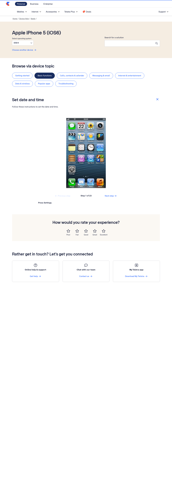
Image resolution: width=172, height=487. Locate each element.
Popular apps (44, 83)
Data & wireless (22, 83)
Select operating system (21, 38)
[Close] (157, 99)
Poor (68, 235)
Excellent (103, 235)
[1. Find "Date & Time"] (86, 153)
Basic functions (45, 75)
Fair (77, 235)
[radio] (68, 231)
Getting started (22, 75)
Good (86, 235)
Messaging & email (101, 75)
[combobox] (129, 43)
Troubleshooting (65, 83)
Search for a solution (114, 37)
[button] (22, 42)
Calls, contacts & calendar (72, 75)
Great (95, 235)
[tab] (22, 76)
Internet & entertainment (129, 75)
